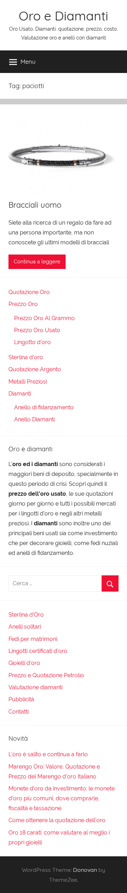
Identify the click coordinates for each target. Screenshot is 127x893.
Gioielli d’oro (24, 663)
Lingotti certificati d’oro (37, 651)
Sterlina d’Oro (26, 614)
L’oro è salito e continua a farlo (48, 754)
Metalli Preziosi (27, 381)
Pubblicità (21, 699)
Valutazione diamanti (35, 687)
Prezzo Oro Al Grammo (44, 318)
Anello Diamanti (34, 419)
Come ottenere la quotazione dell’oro (56, 820)
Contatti (18, 711)
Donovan (85, 869)
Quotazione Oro (29, 292)
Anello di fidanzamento (44, 407)
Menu (28, 61)
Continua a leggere (37, 261)
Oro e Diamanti (63, 16)
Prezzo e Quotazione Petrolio (46, 675)
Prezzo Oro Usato (37, 330)
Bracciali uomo (34, 205)
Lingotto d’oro (32, 342)
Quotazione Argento (34, 369)
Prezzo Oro (23, 304)
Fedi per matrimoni (32, 639)
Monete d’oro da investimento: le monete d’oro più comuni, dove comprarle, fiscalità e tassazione (61, 798)
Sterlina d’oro (25, 357)
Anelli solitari (24, 626)
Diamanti (19, 393)
